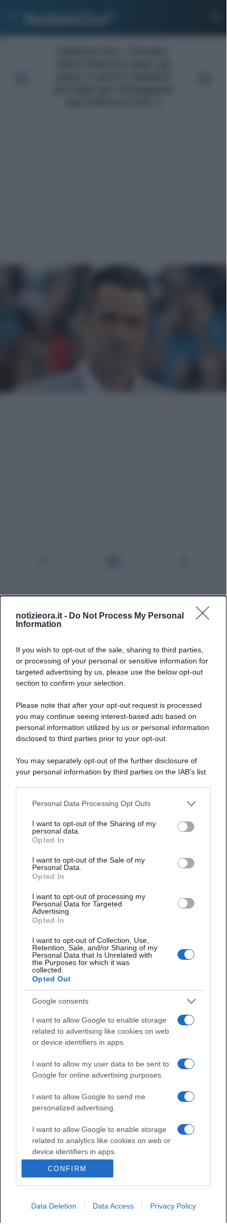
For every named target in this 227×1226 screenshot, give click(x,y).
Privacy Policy (173, 1206)
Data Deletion (53, 1206)
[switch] (185, 826)
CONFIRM (67, 1169)
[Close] (206, 616)
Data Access (113, 1206)
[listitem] (113, 803)
